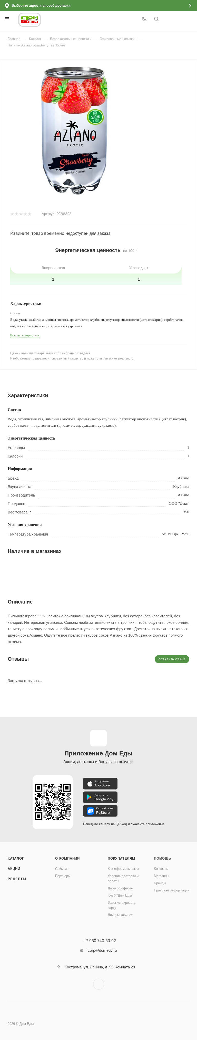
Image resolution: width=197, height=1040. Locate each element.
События (61, 869)
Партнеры (62, 876)
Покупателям (121, 858)
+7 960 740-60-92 (100, 941)
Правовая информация (171, 890)
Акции (14, 869)
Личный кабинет (120, 915)
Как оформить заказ (123, 869)
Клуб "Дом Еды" (120, 895)
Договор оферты (120, 888)
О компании (67, 858)
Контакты (161, 869)
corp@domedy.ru (102, 950)
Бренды (160, 883)
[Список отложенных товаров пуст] (183, 19)
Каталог (16, 858)
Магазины (161, 876)
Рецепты (17, 879)
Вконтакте (98, 984)
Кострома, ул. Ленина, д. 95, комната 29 (100, 967)
